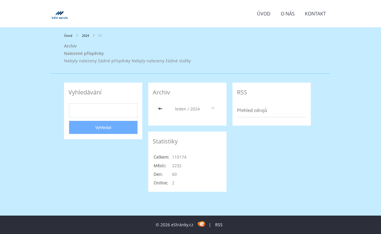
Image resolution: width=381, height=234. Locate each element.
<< (161, 109)
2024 (85, 35)
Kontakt (315, 13)
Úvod (264, 13)
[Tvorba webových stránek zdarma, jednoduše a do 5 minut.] (202, 224)
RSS (219, 224)
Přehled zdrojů (252, 110)
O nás (288, 13)
